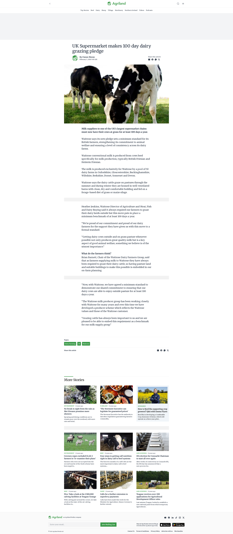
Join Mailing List (108, 524)
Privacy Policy (155, 531)
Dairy (98, 10)
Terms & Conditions (142, 531)
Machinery (119, 10)
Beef (92, 10)
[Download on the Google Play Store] (178, 525)
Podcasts (149, 10)
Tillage (110, 10)
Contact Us (131, 531)
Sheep (104, 10)
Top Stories (84, 10)
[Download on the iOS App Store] (165, 525)
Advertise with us (167, 531)
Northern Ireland (131, 10)
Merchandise (178, 531)
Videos (141, 10)
